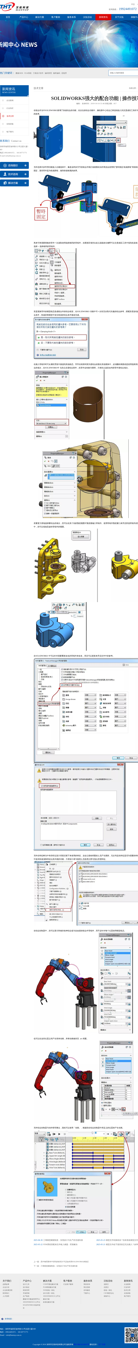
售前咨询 (87, 1284)
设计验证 (26, 1287)
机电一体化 (108, 1290)
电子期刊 (9, 132)
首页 (8, 17)
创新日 (106, 1284)
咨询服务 (87, 1290)
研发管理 (26, 1290)
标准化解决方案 (48, 1302)
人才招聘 (6, 1296)
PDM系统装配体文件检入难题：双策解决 (55, 1244)
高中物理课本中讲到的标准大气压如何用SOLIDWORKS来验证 (65, 1262)
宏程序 (64, 73)
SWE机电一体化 (49, 1290)
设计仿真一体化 (48, 1293)
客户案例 (55, 17)
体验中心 (107, 1296)
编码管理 (48, 73)
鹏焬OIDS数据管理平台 (31, 1299)
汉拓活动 (87, 17)
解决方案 (39, 17)
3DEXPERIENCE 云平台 (31, 1302)
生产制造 (26, 1296)
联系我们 (6, 1293)
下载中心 (87, 1293)
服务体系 (71, 17)
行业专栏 (9, 108)
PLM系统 (28, 73)
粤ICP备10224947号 (81, 1344)
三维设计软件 (38, 73)
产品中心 (24, 17)
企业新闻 (9, 100)
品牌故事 (6, 1284)
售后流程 (87, 1287)
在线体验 (9, 124)
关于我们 (7, 1281)
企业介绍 (6, 1287)
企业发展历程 (7, 1290)
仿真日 (106, 1287)
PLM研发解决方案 (49, 1287)
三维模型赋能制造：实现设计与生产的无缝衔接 (58, 1240)
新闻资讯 (103, 17)
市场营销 (26, 1293)
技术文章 (10, 116)
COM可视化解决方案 (50, 1284)
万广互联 (101, 1344)
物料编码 (56, 73)
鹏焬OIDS (19, 73)
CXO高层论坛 (109, 1293)
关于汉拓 (119, 17)
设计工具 (26, 1284)
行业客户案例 (68, 1284)
